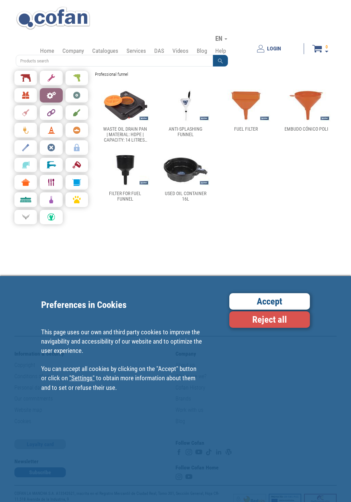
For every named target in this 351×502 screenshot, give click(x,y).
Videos (180, 50)
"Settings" (82, 378)
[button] (220, 61)
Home (47, 50)
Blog (202, 50)
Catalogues (105, 50)
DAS (159, 50)
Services (136, 50)
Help (220, 50)
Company (73, 50)
